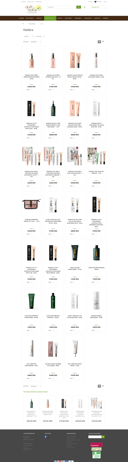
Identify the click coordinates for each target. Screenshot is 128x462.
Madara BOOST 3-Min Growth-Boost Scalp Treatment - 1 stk (53, 125)
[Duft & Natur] (33, 9)
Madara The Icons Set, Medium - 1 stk (96, 172)
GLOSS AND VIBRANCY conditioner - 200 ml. (31, 316)
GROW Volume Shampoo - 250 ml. (97, 268)
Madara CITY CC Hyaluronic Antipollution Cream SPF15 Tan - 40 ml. (31, 270)
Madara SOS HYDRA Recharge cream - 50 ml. (96, 76)
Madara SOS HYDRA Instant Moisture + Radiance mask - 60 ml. (74, 125)
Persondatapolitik (70, 447)
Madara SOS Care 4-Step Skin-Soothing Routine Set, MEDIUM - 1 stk (53, 174)
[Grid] (99, 41)
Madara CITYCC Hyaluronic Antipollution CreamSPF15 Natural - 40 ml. (96, 223)
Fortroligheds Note (71, 438)
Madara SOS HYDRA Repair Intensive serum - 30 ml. (31, 77)
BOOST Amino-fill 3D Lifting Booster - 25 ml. (75, 316)
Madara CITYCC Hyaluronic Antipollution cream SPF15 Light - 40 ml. (31, 126)
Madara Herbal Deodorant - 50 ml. (96, 316)
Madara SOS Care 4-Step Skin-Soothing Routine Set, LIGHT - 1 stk (32, 174)
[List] (103, 41)
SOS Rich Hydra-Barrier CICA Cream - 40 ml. (53, 364)
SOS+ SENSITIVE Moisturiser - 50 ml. (31, 364)
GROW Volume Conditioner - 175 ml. (75, 268)
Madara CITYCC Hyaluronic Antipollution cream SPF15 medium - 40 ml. (53, 270)
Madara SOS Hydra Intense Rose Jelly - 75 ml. (53, 77)
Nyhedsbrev (69, 445)
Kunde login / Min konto (72, 436)
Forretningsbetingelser (72, 443)
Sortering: (25, 41)
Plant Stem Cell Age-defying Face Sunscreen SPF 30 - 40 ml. (53, 221)
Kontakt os (23, 1)
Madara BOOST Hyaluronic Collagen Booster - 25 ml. (96, 125)
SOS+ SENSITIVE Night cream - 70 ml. (75, 364)
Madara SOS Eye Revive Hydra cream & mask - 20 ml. (75, 77)
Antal (28, 89)
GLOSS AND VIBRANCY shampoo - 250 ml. (53, 316)
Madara (31, 84)
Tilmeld (103, 436)
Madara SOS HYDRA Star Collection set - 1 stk (75, 173)
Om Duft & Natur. (30, 1)
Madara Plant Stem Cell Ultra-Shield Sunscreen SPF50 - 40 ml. (75, 221)
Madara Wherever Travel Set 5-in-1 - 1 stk (31, 220)
